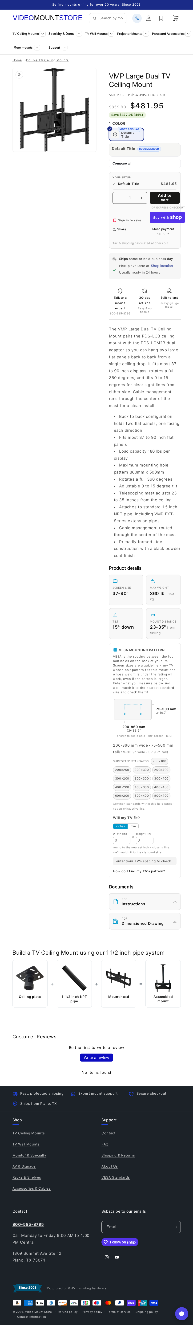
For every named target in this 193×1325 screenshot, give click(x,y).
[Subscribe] (174, 1227)
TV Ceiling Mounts (28, 1133)
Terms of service (119, 1311)
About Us (109, 1166)
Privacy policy (92, 1311)
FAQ (105, 1144)
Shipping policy (147, 1311)
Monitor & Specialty (29, 1155)
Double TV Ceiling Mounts (47, 60)
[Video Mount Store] (47, 18)
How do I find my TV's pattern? (139, 871)
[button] (176, 18)
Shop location (162, 266)
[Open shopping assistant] (181, 1313)
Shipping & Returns (118, 1155)
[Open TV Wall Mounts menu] (111, 34)
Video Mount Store (38, 1311)
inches (120, 826)
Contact (108, 1133)
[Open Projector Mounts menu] (146, 34)
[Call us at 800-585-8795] (137, 18)
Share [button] (121, 229)
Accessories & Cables (31, 1188)
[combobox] (111, 18)
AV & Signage (24, 1166)
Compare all (122, 163)
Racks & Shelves (26, 1177)
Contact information (31, 1316)
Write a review (96, 1057)
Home (17, 60)
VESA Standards (115, 1177)
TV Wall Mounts (26, 1144)
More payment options (163, 231)
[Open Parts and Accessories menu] (188, 34)
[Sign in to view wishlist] (161, 18)
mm (133, 826)
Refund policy (68, 1311)
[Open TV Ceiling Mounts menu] (42, 34)
